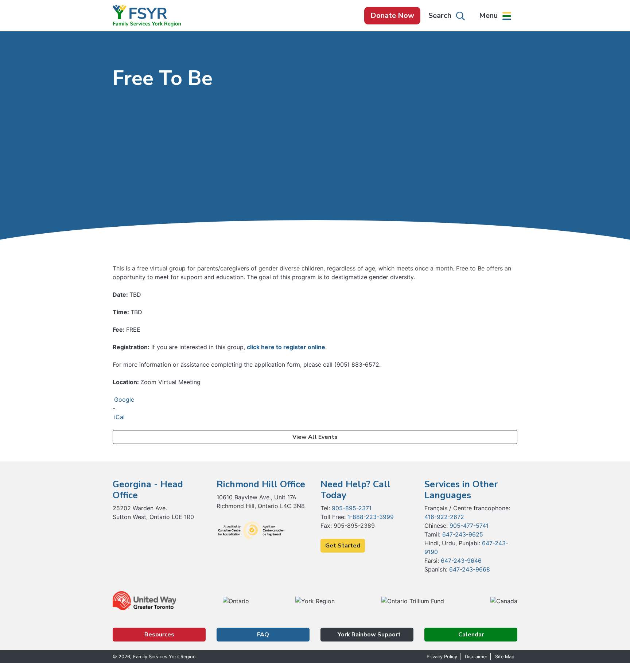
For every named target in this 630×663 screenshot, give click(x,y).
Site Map (504, 656)
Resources (159, 635)
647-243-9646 (461, 560)
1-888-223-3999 (370, 516)
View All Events (315, 437)
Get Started (342, 546)
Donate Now (392, 15)
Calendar (471, 635)
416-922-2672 (444, 516)
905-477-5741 (469, 525)
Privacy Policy (442, 656)
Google (124, 399)
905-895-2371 (352, 508)
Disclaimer (476, 656)
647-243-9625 (462, 534)
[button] (495, 15)
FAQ (263, 635)
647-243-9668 (469, 569)
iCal (119, 417)
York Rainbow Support (368, 635)
